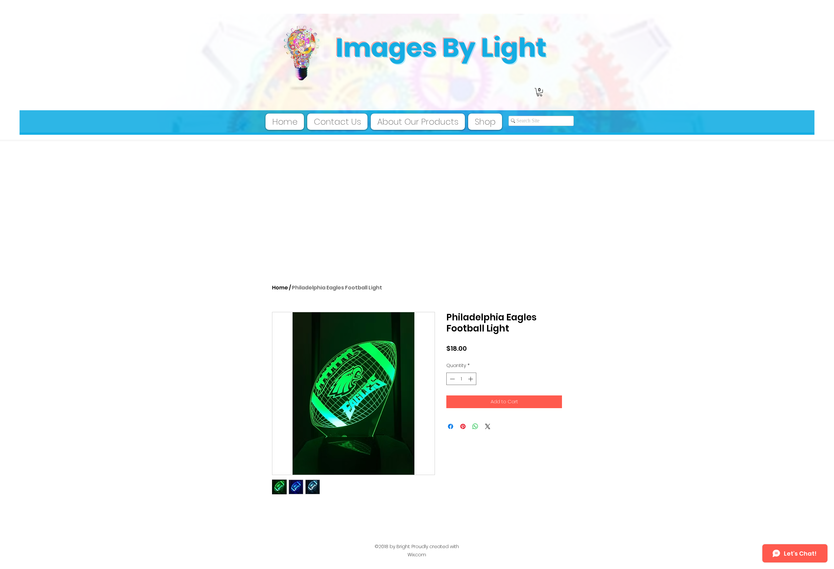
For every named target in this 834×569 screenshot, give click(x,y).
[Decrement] (451, 379)
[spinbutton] (461, 379)
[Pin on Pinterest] (463, 426)
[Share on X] (488, 426)
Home (280, 287)
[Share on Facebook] (450, 426)
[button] (539, 92)
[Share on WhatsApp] (475, 426)
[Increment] (471, 379)
